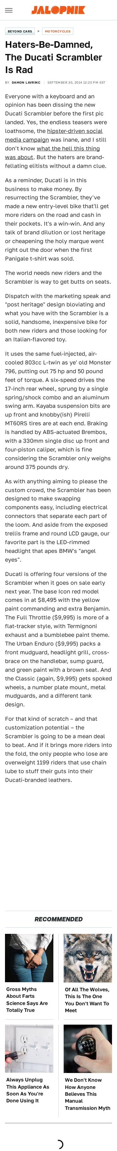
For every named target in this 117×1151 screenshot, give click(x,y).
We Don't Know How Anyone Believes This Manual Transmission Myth (87, 1094)
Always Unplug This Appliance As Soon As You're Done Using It (27, 1090)
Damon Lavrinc (26, 82)
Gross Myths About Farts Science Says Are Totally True (27, 999)
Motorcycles (58, 31)
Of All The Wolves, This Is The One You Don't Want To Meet (87, 1000)
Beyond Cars (20, 31)
